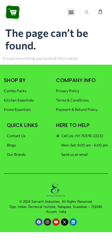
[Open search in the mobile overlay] (87, 12)
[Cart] (100, 11)
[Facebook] (38, 222)
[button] (71, 12)
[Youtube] (56, 222)
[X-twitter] (64, 222)
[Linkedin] (73, 222)
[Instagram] (47, 222)
